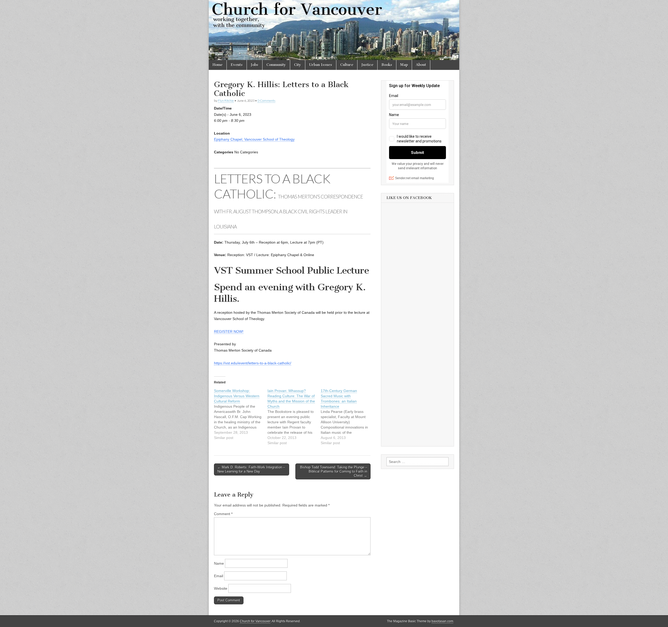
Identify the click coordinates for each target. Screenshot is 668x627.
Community (276, 65)
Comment (223, 514)
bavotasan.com (442, 621)
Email (218, 576)
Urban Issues (320, 65)
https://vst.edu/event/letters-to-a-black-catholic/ (252, 363)
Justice (367, 65)
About (421, 65)
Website (220, 588)
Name (219, 563)
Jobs (254, 65)
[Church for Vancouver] (334, 30)
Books (386, 65)
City (297, 65)
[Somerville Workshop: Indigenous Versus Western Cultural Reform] (240, 414)
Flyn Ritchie (226, 101)
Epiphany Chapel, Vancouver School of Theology (254, 139)
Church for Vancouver (255, 621)
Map (404, 65)
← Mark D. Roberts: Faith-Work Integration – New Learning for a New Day (251, 469)
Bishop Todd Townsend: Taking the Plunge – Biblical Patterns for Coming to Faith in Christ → (333, 471)
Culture (346, 65)
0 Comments (266, 101)
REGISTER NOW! (228, 331)
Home (218, 65)
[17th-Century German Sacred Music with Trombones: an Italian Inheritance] (347, 416)
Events (237, 65)
